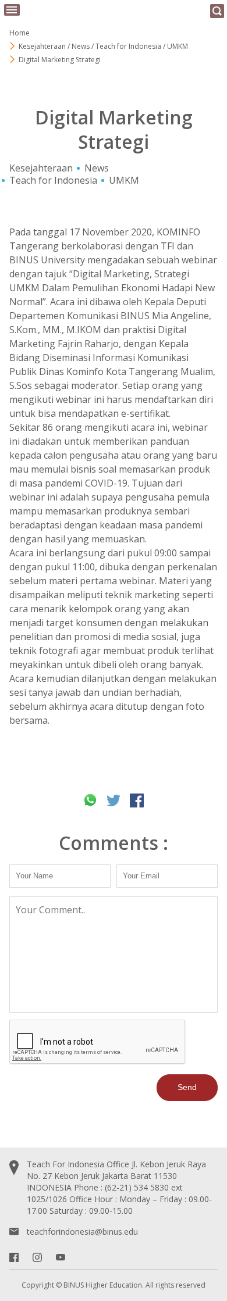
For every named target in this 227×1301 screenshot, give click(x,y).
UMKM (124, 180)
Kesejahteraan (41, 168)
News (96, 168)
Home (19, 33)
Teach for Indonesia (53, 180)
